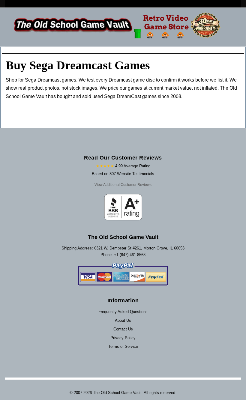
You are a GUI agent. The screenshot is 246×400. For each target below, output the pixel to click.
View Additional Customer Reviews (123, 185)
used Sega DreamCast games (125, 96)
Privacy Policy (123, 338)
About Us (123, 320)
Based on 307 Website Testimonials (123, 174)
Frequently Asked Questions (123, 311)
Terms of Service (123, 346)
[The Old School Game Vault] (119, 25)
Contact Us (123, 329)
